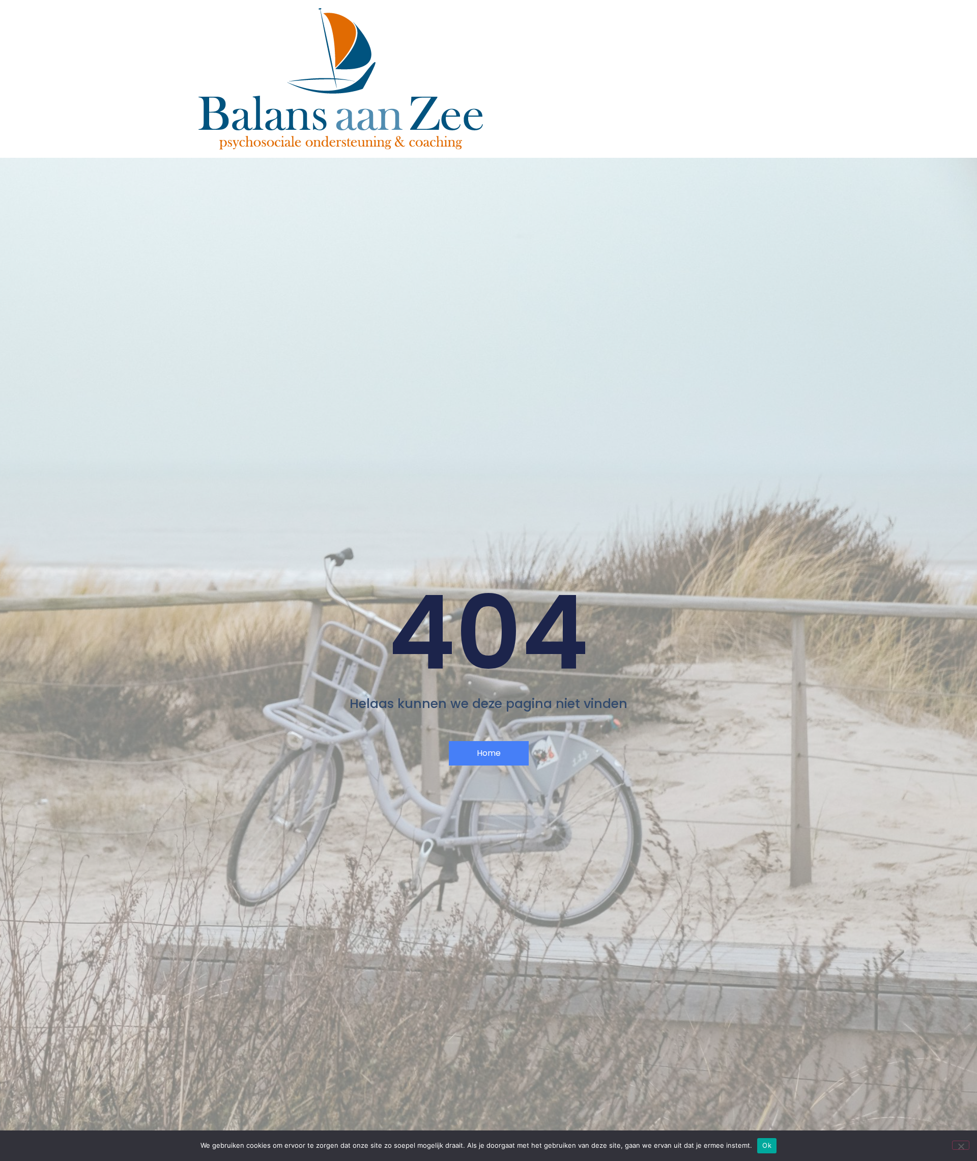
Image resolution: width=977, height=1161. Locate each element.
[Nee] (960, 1145)
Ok (766, 1145)
